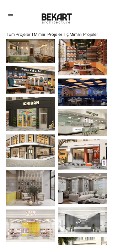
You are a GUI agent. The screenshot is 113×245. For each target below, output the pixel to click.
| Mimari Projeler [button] (47, 34)
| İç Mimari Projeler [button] (81, 34)
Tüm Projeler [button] (19, 34)
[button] (30, 51)
